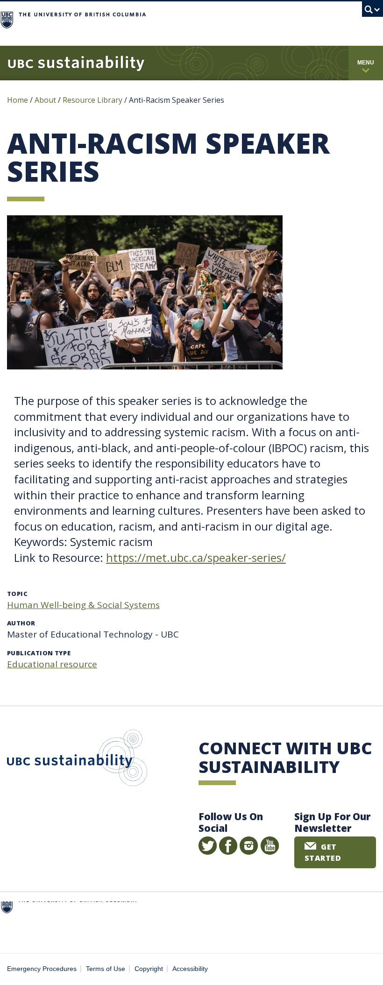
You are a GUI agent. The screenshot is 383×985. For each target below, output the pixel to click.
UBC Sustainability (77, 760)
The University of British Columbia (228, 19)
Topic (17, 593)
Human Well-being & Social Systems (83, 605)
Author (21, 623)
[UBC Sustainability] (76, 63)
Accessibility (190, 968)
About (45, 100)
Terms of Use (105, 968)
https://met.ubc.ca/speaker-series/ (196, 557)
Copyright (149, 968)
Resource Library (93, 100)
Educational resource (52, 664)
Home (17, 100)
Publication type (39, 653)
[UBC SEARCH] (372, 11)
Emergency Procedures (42, 968)
